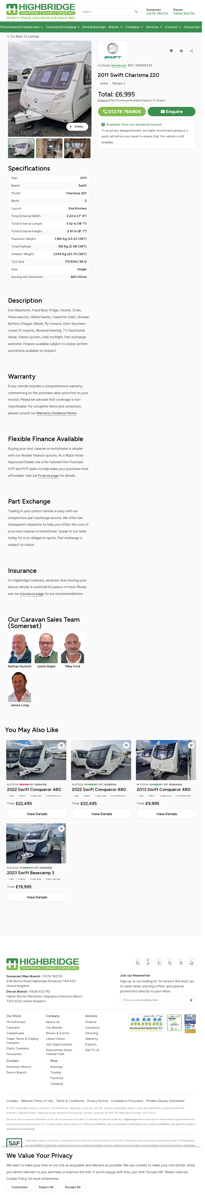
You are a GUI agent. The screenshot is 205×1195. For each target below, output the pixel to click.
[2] (49, 148)
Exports (91, 1044)
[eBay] (192, 964)
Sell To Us (92, 1050)
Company (132, 27)
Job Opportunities (59, 1044)
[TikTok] (181, 964)
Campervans (15, 1033)
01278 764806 (124, 111)
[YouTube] (170, 964)
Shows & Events (57, 1033)
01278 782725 (52, 976)
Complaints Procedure (127, 1100)
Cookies (12, 1100)
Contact (171, 27)
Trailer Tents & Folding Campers (22, 1041)
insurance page (32, 594)
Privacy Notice (97, 1100)
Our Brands (54, 1027)
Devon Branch (16, 1072)
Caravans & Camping (61, 27)
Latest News (55, 1039)
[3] (77, 148)
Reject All (46, 1187)
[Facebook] (138, 964)
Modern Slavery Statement (165, 1100)
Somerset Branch (18, 1067)
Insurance (92, 1027)
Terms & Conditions (70, 1100)
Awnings (56, 1067)
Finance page (48, 476)
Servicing (91, 1033)
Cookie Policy (16, 1179)
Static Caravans (17, 1048)
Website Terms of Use (37, 1100)
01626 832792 (39, 991)
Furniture (56, 1078)
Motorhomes (15, 1022)
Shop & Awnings (94, 27)
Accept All (72, 1187)
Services (152, 27)
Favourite (61, 745)
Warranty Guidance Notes (56, 413)
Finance (103, 100)
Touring (55, 1072)
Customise (19, 1187)
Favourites (192, 27)
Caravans (13, 1027)
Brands (114, 27)
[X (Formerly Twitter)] (148, 964)
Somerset (118, 65)
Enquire (174, 111)
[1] (21, 148)
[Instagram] (159, 964)
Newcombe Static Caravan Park (59, 1052)
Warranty (91, 1039)
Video (78, 126)
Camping (56, 1083)
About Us (53, 1022)
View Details (37, 814)
